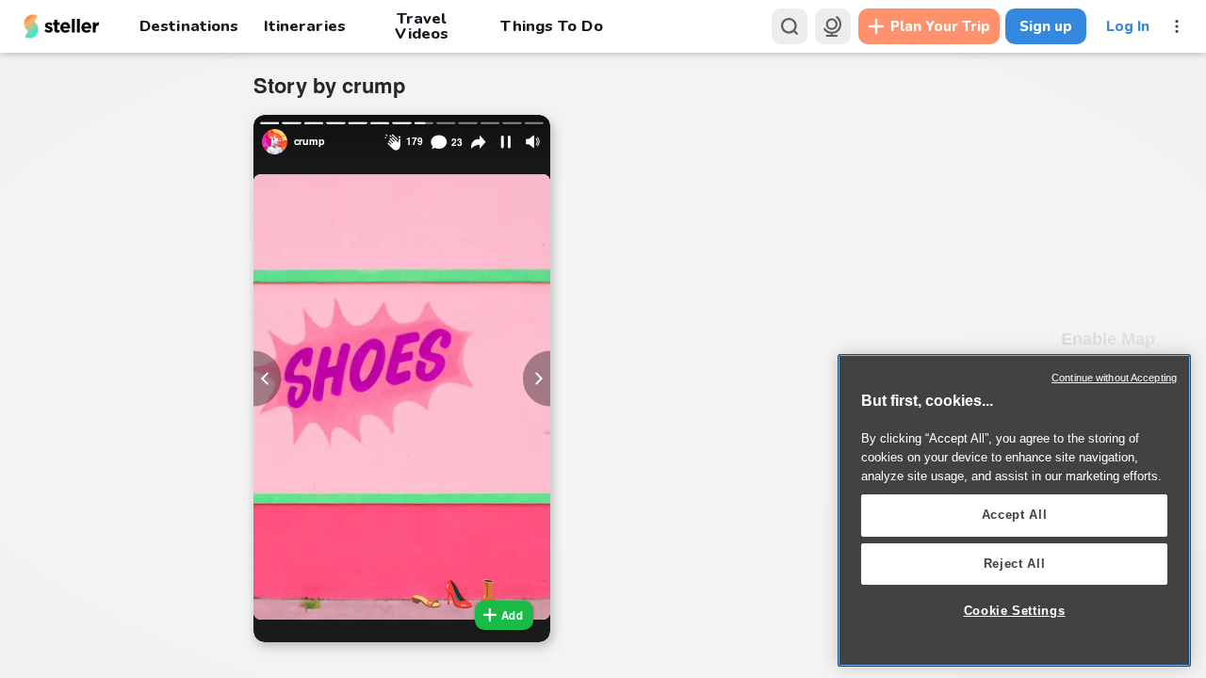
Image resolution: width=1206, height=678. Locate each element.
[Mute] (533, 142)
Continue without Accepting (1114, 377)
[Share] (478, 142)
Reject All (1015, 564)
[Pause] (506, 142)
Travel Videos (421, 26)
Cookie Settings (1015, 611)
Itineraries (304, 26)
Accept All (1015, 515)
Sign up (1045, 26)
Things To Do (551, 26)
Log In (1127, 26)
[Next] (537, 378)
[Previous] (267, 378)
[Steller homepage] (62, 26)
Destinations (188, 26)
